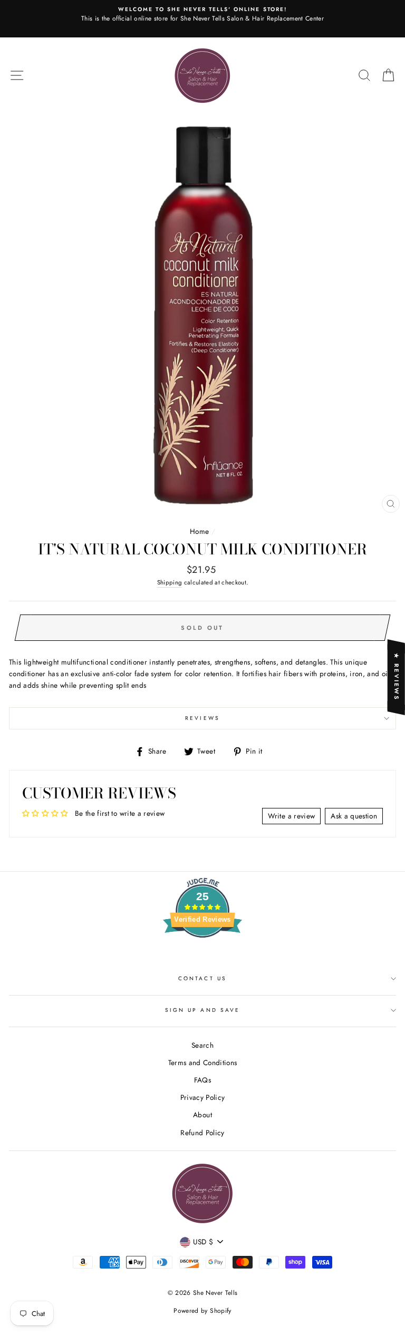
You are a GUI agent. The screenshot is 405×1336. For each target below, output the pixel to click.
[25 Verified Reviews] (202, 956)
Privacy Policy (202, 1097)
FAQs (202, 1080)
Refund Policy (202, 1132)
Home (199, 531)
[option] (202, 18)
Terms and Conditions (202, 1062)
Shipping (169, 582)
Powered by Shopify (202, 1310)
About (202, 1114)
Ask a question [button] (354, 816)
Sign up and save (202, 1010)
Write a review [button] (291, 816)
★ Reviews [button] (396, 677)
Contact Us (202, 978)
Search (202, 1045)
